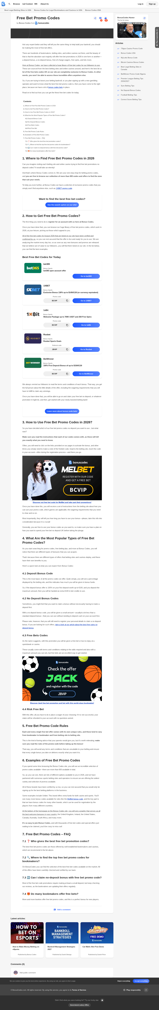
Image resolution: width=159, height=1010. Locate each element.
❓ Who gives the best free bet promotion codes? (44, 141)
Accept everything (141, 981)
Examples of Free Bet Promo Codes (37, 135)
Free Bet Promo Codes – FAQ (35, 138)
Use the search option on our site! (62, 205)
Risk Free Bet (32, 128)
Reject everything (124, 981)
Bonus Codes (25, 23)
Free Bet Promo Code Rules (34, 131)
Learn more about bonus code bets (62, 411)
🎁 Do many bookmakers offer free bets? (41, 151)
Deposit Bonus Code (35, 118)
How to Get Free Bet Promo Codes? (37, 109)
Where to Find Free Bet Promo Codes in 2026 (40, 106)
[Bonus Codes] (3, 4)
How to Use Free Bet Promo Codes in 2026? (40, 112)
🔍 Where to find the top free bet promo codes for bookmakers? (49, 144)
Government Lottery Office (79, 1005)
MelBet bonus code (75, 799)
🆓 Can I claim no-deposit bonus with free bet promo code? (48, 148)
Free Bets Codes (33, 125)
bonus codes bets (55, 87)
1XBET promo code (64, 188)
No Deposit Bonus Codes (36, 122)
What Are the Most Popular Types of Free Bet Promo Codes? (45, 115)
